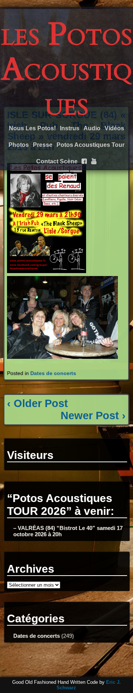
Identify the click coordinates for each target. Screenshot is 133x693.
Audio (91, 128)
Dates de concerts (53, 373)
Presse (42, 145)
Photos (18, 145)
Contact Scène (57, 161)
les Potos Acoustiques (66, 69)
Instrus (69, 128)
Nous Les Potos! (32, 128)
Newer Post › (93, 415)
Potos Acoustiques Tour (91, 145)
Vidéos (114, 128)
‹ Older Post (37, 403)
